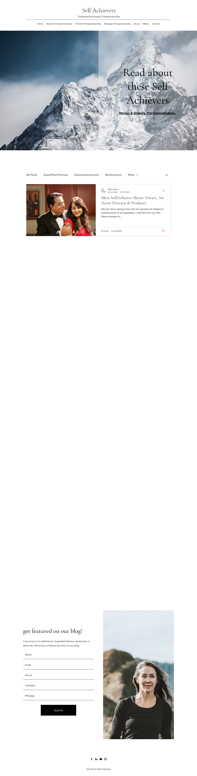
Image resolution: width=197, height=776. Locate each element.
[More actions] (164, 190)
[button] (166, 175)
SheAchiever (113, 174)
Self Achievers (99, 10)
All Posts (31, 174)
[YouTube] (100, 759)
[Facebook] (91, 759)
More (131, 174)
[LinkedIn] (96, 759)
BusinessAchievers (86, 174)
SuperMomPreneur (55, 174)
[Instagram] (105, 759)
